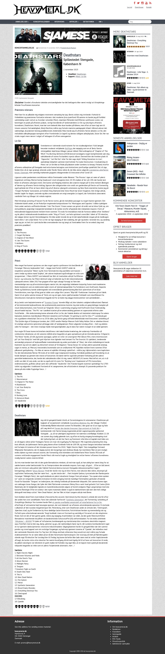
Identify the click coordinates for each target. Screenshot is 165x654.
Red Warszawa (131, 205)
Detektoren (88, 22)
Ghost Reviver (38, 471)
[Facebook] (134, 3)
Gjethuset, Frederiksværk (132, 211)
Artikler (115, 636)
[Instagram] (142, 3)
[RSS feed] (150, 3)
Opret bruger (139, 7)
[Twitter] (138, 3)
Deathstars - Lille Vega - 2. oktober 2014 (137, 73)
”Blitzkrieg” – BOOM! (23, 521)
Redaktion (116, 629)
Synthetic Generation (74, 499)
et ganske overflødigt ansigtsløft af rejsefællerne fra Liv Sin (77, 502)
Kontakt (148, 7)
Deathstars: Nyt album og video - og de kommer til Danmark (137, 89)
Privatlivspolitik (118, 641)
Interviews (59, 22)
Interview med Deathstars (137, 55)
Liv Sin (83, 76)
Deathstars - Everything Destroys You (136, 41)
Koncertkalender (41, 22)
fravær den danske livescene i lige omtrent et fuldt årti (77, 428)
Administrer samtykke (121, 643)
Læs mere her (131, 276)
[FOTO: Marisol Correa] (98, 272)
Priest (78, 76)
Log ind (129, 7)
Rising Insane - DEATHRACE (133, 158)
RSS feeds (116, 639)
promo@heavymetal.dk (30, 642)
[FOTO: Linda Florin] (27, 153)
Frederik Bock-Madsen (68, 48)
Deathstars (81, 74)
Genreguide (116, 634)
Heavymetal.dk (47, 10)
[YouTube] (146, 3)
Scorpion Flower (51, 302)
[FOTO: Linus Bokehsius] (27, 427)
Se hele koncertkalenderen (131, 220)
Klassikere (116, 631)
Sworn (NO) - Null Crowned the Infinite (136, 172)
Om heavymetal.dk (120, 627)
